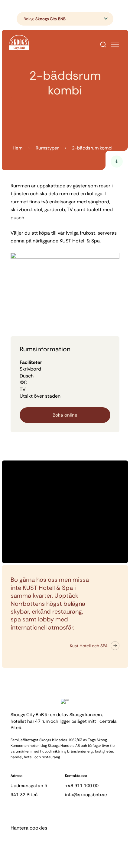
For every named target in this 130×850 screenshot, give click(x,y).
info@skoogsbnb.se (86, 795)
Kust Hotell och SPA (89, 645)
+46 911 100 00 (82, 786)
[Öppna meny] (115, 44)
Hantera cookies (29, 828)
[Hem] (19, 42)
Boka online (65, 415)
